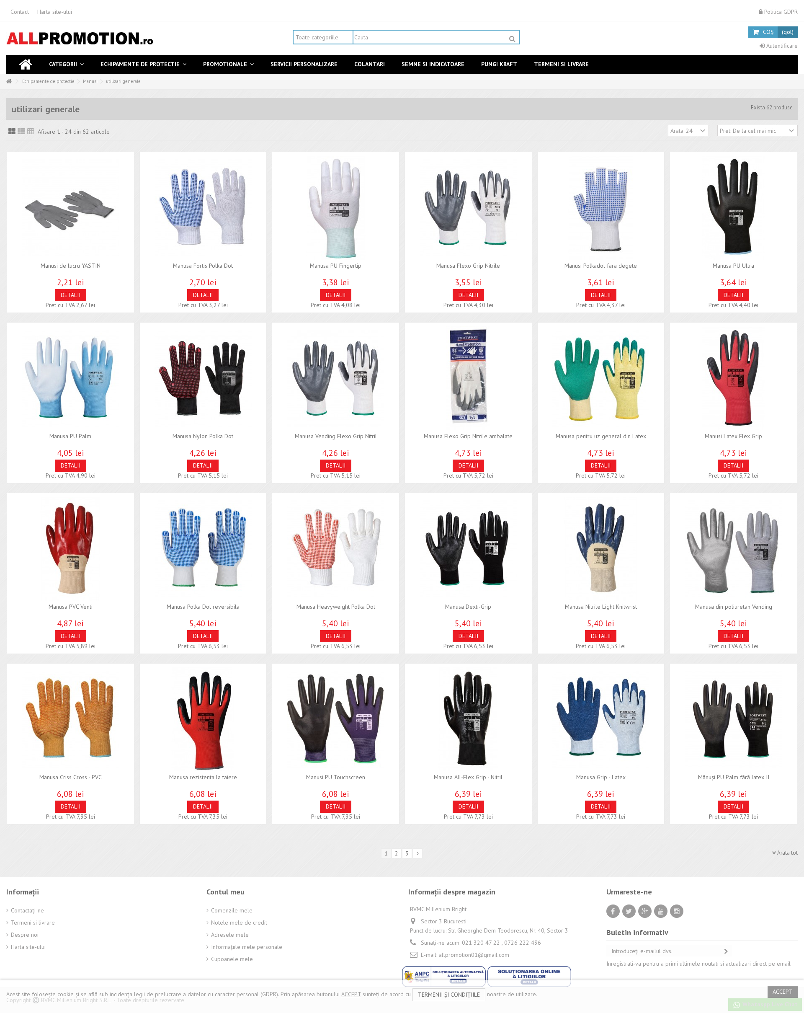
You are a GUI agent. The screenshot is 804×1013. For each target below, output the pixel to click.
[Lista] (21, 131)
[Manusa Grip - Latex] (601, 719)
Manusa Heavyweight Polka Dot (335, 606)
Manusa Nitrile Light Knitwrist (601, 606)
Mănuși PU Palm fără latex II (733, 777)
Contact (19, 12)
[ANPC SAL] (444, 975)
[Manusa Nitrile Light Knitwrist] (601, 549)
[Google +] (645, 911)
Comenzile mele (232, 910)
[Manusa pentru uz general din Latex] (601, 378)
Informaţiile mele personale (246, 947)
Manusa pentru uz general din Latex (601, 436)
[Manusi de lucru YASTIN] (70, 208)
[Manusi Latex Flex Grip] (733, 378)
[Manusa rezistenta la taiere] (203, 719)
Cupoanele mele (232, 959)
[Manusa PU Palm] (70, 378)
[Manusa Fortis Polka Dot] (203, 208)
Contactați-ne (27, 910)
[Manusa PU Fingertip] (335, 208)
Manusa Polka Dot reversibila (203, 606)
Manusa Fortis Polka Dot (203, 265)
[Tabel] (30, 131)
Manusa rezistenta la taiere (203, 777)
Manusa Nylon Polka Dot (203, 436)
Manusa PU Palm (70, 436)
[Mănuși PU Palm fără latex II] (733, 719)
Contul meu (225, 892)
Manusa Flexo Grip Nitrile (468, 265)
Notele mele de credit (239, 922)
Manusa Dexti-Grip (468, 606)
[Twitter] (629, 911)
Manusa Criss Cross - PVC (70, 777)
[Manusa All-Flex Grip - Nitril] (468, 719)
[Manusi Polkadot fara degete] (601, 208)
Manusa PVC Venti (71, 606)
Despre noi (25, 934)
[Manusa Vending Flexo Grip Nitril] (335, 378)
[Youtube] (660, 911)
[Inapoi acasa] (8, 81)
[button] (66, 64)
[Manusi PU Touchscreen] (335, 719)
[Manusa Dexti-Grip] (468, 549)
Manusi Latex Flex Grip (733, 436)
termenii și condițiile (449, 994)
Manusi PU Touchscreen (335, 777)
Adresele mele (230, 934)
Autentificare (781, 45)
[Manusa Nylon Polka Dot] (203, 378)
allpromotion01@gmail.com (474, 955)
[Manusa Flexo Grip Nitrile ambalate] (468, 378)
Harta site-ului (54, 12)
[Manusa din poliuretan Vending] (733, 549)
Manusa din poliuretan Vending (733, 606)
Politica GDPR (780, 12)
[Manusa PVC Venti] (70, 549)
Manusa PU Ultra (733, 265)
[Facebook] (613, 911)
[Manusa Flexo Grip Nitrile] (468, 208)
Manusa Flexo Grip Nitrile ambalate (468, 436)
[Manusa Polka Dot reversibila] (203, 549)
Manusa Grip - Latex (601, 777)
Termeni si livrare (33, 922)
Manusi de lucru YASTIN (70, 265)
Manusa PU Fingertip (335, 265)
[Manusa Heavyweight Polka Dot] (335, 549)
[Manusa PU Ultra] (733, 208)
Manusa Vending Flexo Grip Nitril (336, 436)
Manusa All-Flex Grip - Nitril (468, 777)
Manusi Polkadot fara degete (600, 265)
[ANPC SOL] (529, 975)
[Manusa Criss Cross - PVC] (70, 719)
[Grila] (11, 131)
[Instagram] (676, 911)
